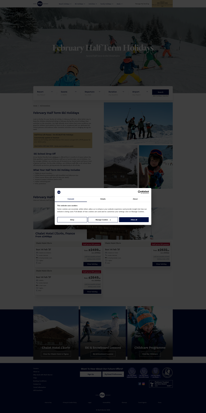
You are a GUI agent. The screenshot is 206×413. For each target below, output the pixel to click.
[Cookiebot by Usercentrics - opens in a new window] (139, 192)
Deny (72, 220)
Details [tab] (103, 199)
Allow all (134, 220)
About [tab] (135, 199)
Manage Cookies (102, 220)
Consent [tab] (71, 199)
